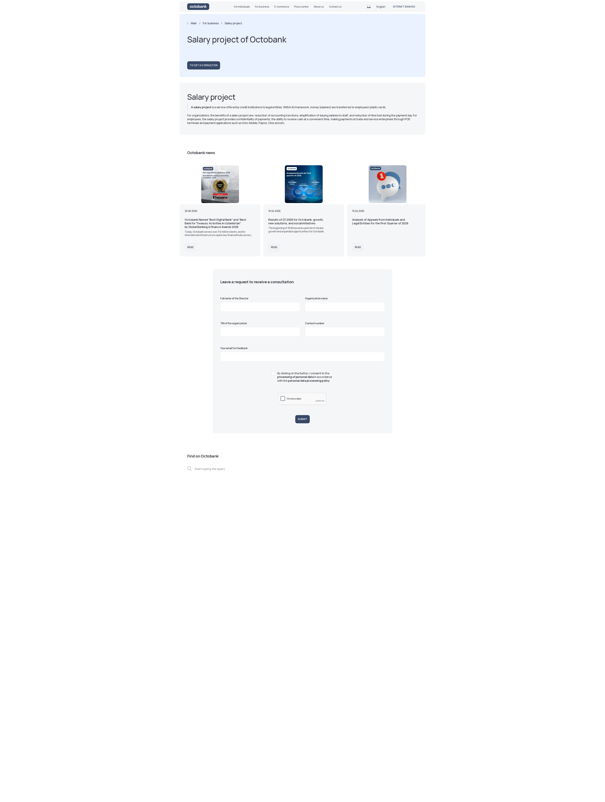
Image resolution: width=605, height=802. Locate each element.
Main (194, 23)
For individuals (242, 6)
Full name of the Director (234, 298)
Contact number (314, 323)
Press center (301, 6)
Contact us (335, 6)
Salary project (233, 23)
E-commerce (281, 6)
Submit (302, 419)
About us (319, 6)
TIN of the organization (233, 323)
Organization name (316, 298)
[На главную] (198, 6)
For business (262, 6)
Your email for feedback (234, 348)
